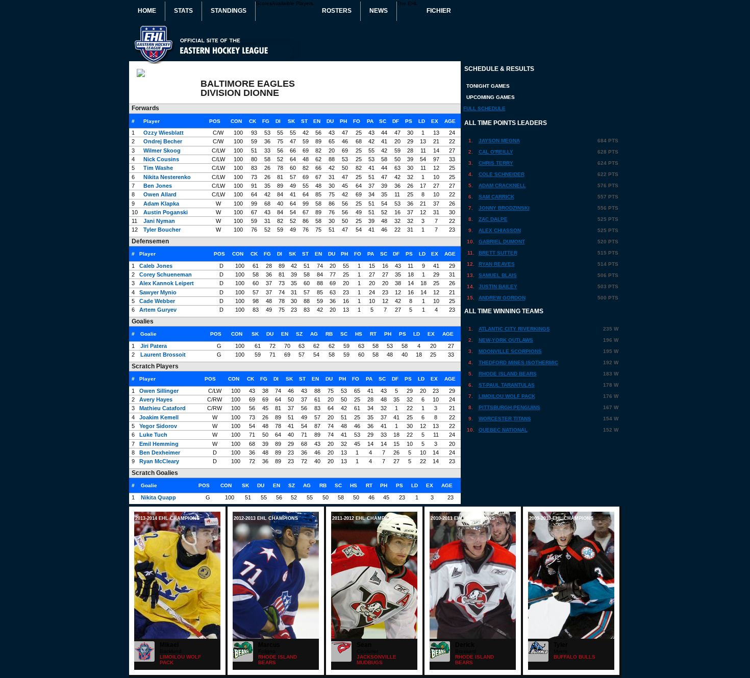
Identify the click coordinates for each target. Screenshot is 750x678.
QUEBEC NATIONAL (503, 430)
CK (252, 121)
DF (395, 121)
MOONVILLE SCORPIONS (510, 351)
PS (408, 121)
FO (356, 121)
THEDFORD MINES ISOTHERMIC (518, 362)
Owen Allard (160, 194)
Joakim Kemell (159, 417)
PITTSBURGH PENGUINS (509, 407)
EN (316, 121)
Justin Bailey (498, 286)
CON (236, 121)
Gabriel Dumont (502, 241)
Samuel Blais (498, 275)
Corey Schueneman (165, 274)
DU (330, 121)
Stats (183, 10)
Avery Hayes (155, 399)
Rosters (337, 10)
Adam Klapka (161, 203)
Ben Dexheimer (159, 452)
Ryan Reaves (497, 264)
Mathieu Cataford (162, 408)
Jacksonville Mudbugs (376, 659)
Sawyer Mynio (158, 292)
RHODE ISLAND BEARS (508, 373)
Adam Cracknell (502, 185)
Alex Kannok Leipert (166, 283)
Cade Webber (157, 301)
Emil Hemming (159, 444)
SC (382, 121)
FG (265, 121)
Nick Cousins (161, 159)
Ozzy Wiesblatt (163, 133)
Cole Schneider (501, 174)
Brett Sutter (498, 253)
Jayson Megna (499, 140)
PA (370, 121)
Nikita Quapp (158, 497)
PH (343, 121)
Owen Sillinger (159, 391)
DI (278, 121)
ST (304, 121)
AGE (450, 121)
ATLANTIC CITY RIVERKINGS (514, 329)
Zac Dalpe (493, 219)
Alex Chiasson (500, 230)
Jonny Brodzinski (504, 208)
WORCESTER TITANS (505, 418)
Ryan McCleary (159, 461)
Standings (228, 10)
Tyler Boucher (162, 230)
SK (291, 121)
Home (147, 10)
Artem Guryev (158, 310)
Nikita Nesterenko (167, 177)
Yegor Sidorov (158, 426)
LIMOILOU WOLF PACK (507, 396)
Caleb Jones (155, 266)
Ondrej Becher (162, 141)
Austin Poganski (165, 212)
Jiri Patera (153, 346)
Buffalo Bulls (574, 657)
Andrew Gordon (502, 297)
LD (421, 121)
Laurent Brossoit (163, 354)
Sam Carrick (496, 196)
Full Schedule (484, 108)
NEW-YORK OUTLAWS (506, 340)
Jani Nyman (159, 221)
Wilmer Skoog (162, 150)
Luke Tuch (153, 435)
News (378, 10)
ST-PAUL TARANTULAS (507, 385)
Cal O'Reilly (496, 152)
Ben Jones (157, 186)
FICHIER (439, 10)
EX (434, 121)
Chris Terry (496, 163)
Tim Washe (158, 168)
